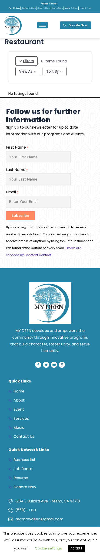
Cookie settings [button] (48, 548)
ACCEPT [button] (76, 548)
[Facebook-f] (38, 365)
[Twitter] (46, 365)
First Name (17, 147)
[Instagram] (62, 365)
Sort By (52, 71)
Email (12, 192)
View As (26, 71)
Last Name (17, 169)
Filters (28, 60)
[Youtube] (54, 365)
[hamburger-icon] (42, 25)
